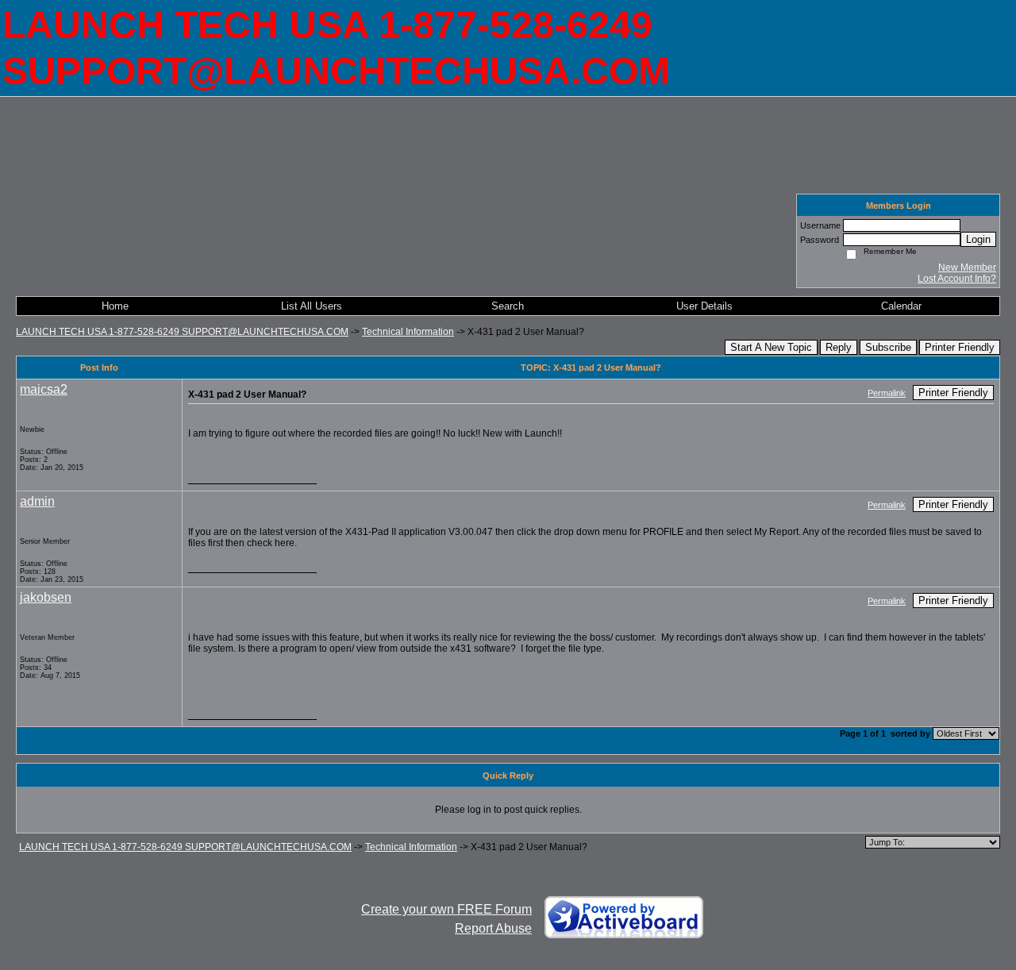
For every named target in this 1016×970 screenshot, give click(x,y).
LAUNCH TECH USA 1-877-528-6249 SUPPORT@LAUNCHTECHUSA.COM (182, 331)
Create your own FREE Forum (446, 909)
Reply (839, 347)
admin (37, 501)
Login (978, 239)
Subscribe (888, 347)
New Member (967, 267)
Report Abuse (493, 928)
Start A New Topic (771, 347)
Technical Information (408, 331)
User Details (704, 306)
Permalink (887, 393)
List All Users (311, 306)
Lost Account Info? (957, 278)
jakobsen (45, 597)
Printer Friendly (960, 347)
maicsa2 (43, 389)
